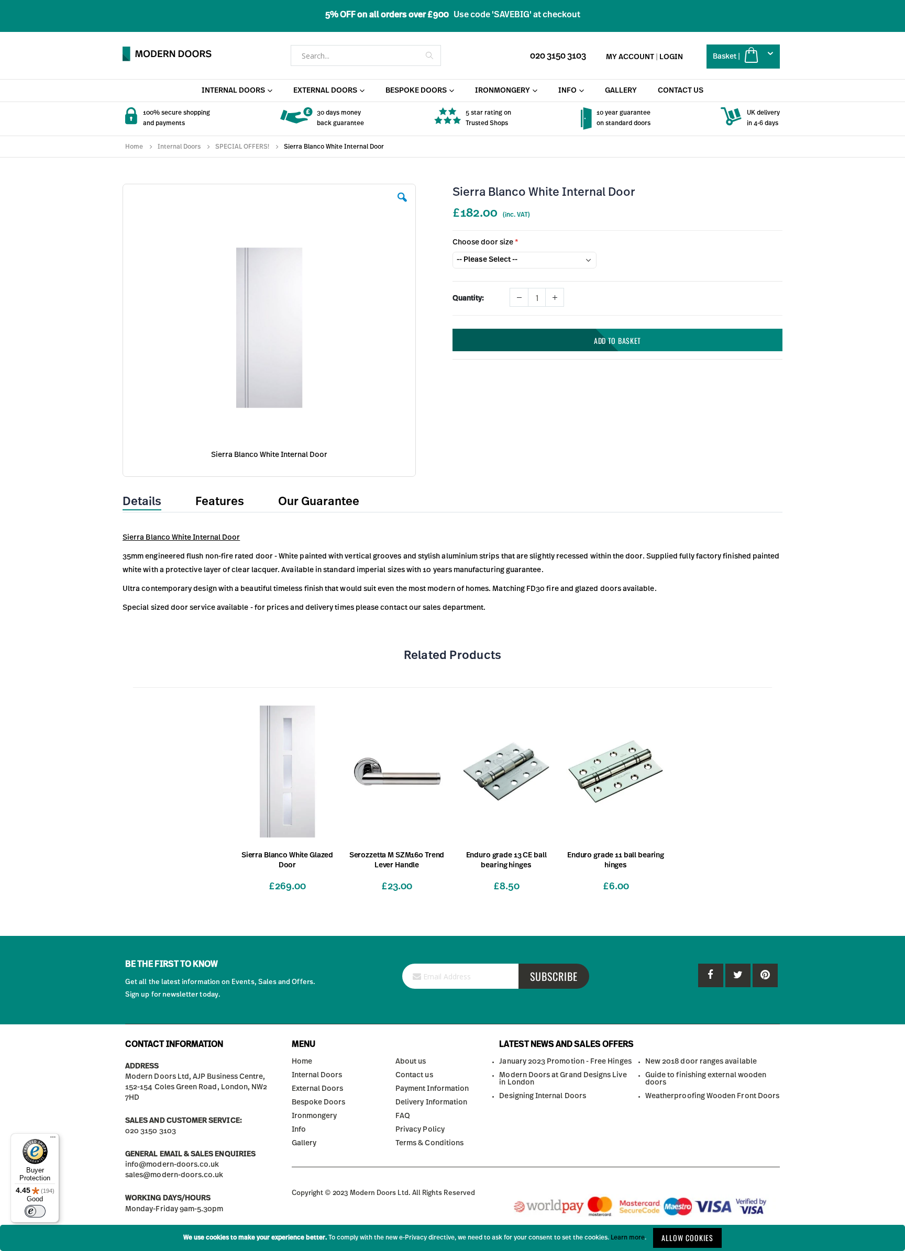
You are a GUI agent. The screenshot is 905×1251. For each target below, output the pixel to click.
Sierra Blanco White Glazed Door (287, 860)
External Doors (318, 1088)
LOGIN (671, 57)
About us (410, 1061)
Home (134, 146)
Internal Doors (179, 146)
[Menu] (53, 1139)
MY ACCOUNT (630, 57)
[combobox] (366, 55)
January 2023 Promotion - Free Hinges (565, 1061)
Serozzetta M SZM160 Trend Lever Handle (397, 860)
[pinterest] (738, 975)
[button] (402, 205)
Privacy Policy (420, 1129)
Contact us (414, 1075)
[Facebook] (710, 975)
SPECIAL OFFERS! (242, 146)
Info (299, 1129)
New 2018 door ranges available (701, 1061)
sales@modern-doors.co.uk (174, 1175)
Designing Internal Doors (542, 1096)
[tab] (150, 502)
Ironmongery (314, 1116)
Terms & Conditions (429, 1143)
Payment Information (432, 1088)
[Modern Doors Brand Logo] (167, 54)
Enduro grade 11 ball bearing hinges (615, 860)
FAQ (402, 1116)
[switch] (35, 1211)
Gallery (304, 1143)
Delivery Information (431, 1102)
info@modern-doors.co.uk (172, 1164)
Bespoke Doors (319, 1102)
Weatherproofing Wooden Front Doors (712, 1096)
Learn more (628, 1237)
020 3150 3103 (558, 56)
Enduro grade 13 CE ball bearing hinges (506, 860)
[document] (452, 1238)
